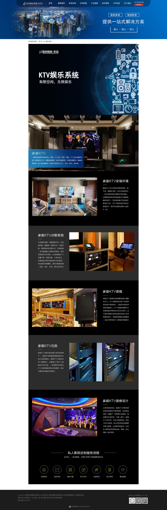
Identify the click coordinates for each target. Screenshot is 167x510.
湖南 (57, 498)
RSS (142, 495)
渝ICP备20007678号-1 (24, 500)
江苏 (33, 498)
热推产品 (20, 498)
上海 (39, 498)
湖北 (54, 498)
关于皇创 (127, 3)
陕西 (60, 498)
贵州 (48, 498)
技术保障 (105, 3)
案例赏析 (61, 3)
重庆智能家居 (70, 495)
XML (146, 495)
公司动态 (116, 3)
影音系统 (72, 3)
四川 (51, 498)
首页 (50, 3)
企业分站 (131, 495)
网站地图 (138, 495)
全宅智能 (83, 3)
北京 (42, 498)
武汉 (36, 498)
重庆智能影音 (53, 495)
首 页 (40, 41)
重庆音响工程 (61, 495)
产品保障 (94, 3)
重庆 (45, 498)
